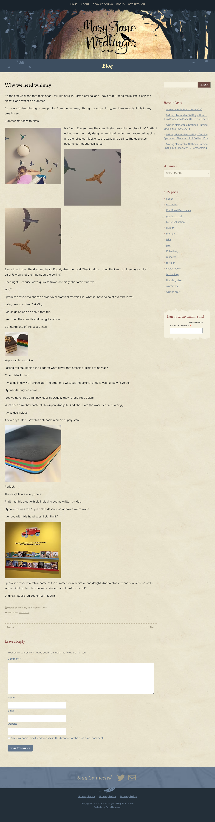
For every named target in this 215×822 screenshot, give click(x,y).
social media (173, 269)
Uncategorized (174, 280)
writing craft (173, 292)
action (169, 199)
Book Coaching (103, 4)
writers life (24, 613)
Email (12, 711)
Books (120, 4)
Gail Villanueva (113, 807)
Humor (170, 228)
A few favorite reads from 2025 (184, 109)
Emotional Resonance (178, 210)
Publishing (172, 251)
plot (168, 245)
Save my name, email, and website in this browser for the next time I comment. (57, 738)
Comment (14, 659)
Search (204, 84)
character (172, 204)
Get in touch (136, 4)
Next (153, 627)
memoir (170, 234)
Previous (12, 627)
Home (73, 4)
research (171, 257)
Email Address (180, 325)
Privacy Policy (86, 796)
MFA (168, 239)
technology (172, 274)
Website (12, 724)
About (85, 4)
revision (170, 263)
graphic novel (174, 216)
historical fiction (175, 222)
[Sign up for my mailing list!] (132, 780)
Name (12, 698)
